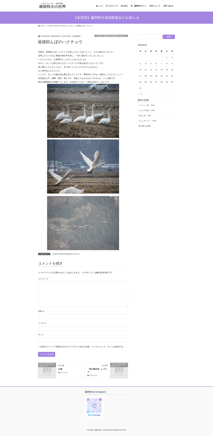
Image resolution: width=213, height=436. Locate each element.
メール (42, 323)
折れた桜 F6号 (145, 116)
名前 (41, 311)
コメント (43, 279)
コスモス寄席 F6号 (146, 110)
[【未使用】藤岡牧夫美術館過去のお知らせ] (47, 368)
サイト (41, 335)
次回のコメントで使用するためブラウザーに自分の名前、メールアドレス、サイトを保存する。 (82, 347)
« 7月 (140, 94)
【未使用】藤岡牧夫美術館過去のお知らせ (111, 36)
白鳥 (60, 369)
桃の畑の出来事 (145, 126)
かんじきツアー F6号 (147, 121)
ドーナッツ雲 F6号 (146, 105)
